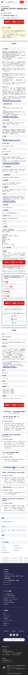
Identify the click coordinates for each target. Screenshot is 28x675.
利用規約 (4, 658)
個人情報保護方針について (7, 660)
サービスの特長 (7, 591)
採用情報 (5, 631)
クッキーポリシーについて (7, 661)
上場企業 (4, 547)
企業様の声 (6, 604)
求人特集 (6, 571)
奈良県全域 (18, 530)
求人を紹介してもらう (9, 573)
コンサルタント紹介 (8, 620)
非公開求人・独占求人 (8, 600)
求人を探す (21, 562)
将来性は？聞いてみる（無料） (9, 367)
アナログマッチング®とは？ (9, 597)
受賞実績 (6, 569)
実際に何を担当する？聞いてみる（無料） (12, 100)
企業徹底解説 (7, 578)
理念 (5, 613)
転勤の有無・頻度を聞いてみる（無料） (11, 140)
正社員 (3, 545)
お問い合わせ (21, 631)
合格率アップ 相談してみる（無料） (14, 22)
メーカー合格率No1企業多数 (9, 595)
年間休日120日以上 (19, 547)
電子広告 (14, 631)
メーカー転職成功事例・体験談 (11, 580)
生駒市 (2, 531)
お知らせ (5, 625)
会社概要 (5, 618)
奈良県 (9, 530)
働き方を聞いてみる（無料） (9, 201)
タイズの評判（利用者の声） (9, 602)
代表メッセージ (7, 615)
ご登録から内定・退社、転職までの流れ (13, 576)
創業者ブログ (6, 623)
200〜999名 (4, 550)
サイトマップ (7, 584)
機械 (3, 538)
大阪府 (5, 530)
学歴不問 (16, 545)
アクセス (5, 621)
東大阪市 (23, 530)
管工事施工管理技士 (6, 552)
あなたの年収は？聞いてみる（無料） (11, 163)
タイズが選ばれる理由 (8, 593)
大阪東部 (13, 530)
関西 (2, 530)
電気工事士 (17, 550)
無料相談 (21, 2)
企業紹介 (6, 610)
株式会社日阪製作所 (5, 6)
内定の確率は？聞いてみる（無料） (10, 117)
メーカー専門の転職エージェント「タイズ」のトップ (9, 562)
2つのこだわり (7, 616)
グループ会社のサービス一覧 (14, 639)
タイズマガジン (7, 582)
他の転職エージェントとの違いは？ (11, 599)
